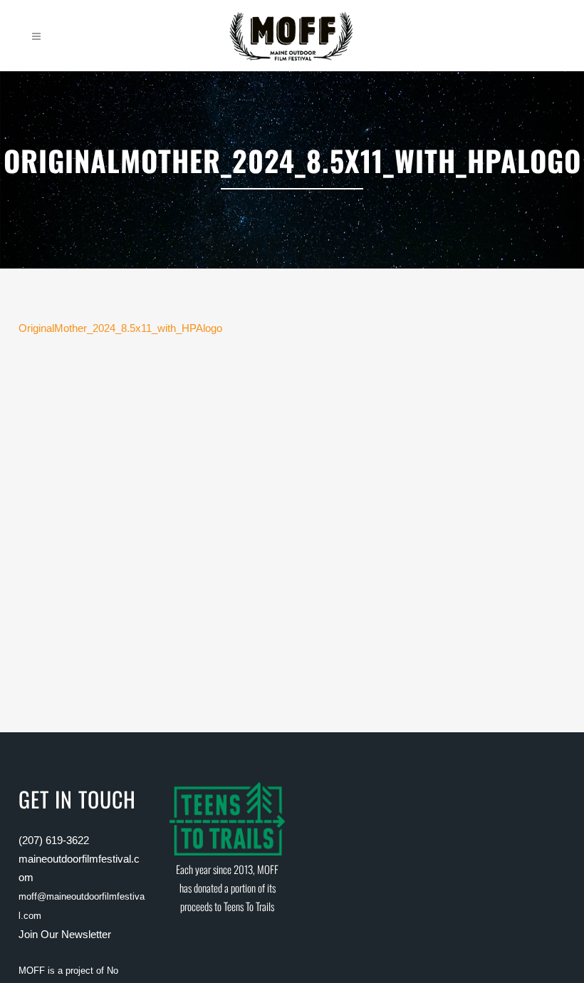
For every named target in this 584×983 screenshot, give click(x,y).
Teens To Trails (249, 906)
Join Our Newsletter (65, 934)
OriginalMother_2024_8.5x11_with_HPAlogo (120, 328)
